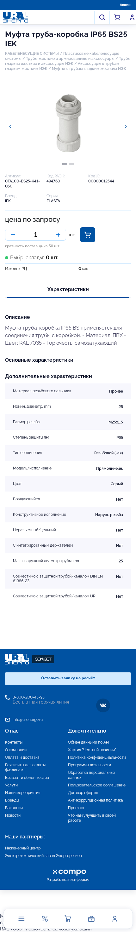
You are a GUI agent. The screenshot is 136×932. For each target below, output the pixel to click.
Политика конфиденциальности (97, 757)
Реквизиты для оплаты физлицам (25, 767)
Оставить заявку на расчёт (68, 678)
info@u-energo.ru (28, 719)
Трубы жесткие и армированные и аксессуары (70, 58)
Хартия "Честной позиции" (92, 750)
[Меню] (21, 919)
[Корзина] (68, 919)
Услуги (11, 785)
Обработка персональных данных (91, 775)
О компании (16, 750)
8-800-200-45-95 (29, 697)
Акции (125, 5)
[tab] (64, 164)
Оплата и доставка (22, 757)
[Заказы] (91, 919)
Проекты (76, 808)
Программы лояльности (89, 765)
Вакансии (14, 808)
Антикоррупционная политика (95, 800)
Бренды (12, 800)
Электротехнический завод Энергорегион (43, 856)
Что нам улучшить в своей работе (92, 818)
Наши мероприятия (22, 793)
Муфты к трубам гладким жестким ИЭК (89, 68)
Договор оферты (83, 793)
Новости (13, 815)
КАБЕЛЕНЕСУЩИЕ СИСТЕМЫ (32, 53)
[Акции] (44, 919)
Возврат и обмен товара (27, 777)
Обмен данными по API (88, 742)
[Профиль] (114, 919)
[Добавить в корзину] (87, 234)
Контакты (13, 742)
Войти (132, 17)
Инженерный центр (22, 848)
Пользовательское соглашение (97, 785)
